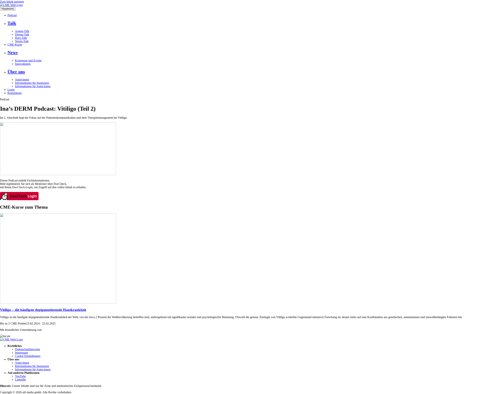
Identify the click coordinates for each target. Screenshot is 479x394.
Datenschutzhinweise (27, 349)
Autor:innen (22, 79)
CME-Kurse (14, 44)
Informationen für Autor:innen (33, 86)
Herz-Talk (21, 37)
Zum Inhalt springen (12, 1)
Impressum (21, 352)
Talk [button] (11, 23)
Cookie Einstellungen (27, 356)
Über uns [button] (16, 71)
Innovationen (22, 63)
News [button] (12, 52)
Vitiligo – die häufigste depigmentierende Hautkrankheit (43, 310)
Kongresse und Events (28, 60)
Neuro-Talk (22, 41)
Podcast (12, 15)
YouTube (20, 376)
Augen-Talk (22, 31)
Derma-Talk (22, 34)
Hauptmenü (7, 8)
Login (11, 89)
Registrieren (14, 93)
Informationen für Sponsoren (32, 82)
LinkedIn (20, 379)
